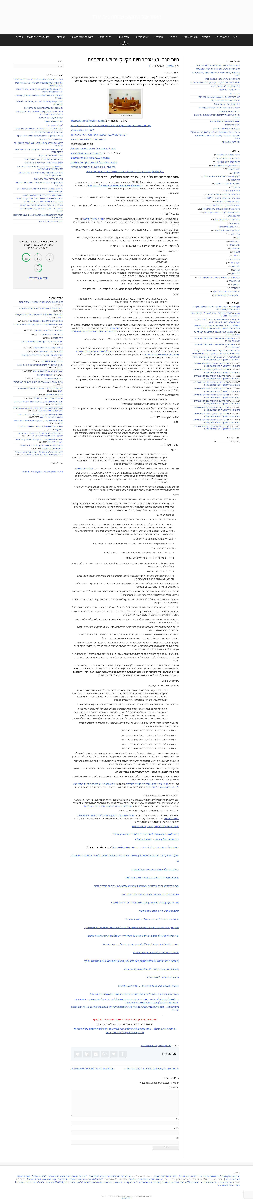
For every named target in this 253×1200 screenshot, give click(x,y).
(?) (173, 855)
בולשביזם (97, 855)
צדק (159, 354)
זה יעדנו (102, 139)
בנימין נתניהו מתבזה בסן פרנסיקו (51, 221)
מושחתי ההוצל (144, 839)
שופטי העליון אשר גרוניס (168, 994)
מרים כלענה (173, 834)
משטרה (237, 270)
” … (140, 986)
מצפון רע (88, 855)
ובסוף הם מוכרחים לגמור (105, 886)
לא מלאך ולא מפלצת (160, 936)
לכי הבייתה (163, 911)
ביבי (160, 784)
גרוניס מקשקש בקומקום (153, 903)
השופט (169, 855)
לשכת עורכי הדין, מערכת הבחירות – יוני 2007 (223, 198)
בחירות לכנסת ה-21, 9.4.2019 (228, 155)
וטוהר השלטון (150, 354)
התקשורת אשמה (234, 216)
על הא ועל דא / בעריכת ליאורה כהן (227, 292)
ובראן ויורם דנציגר (140, 847)
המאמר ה (175, 826)
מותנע (148, 944)
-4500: (167, 826)
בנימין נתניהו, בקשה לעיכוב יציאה (51, 118)
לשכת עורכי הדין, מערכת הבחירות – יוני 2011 (223, 194)
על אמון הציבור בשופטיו (142, 826)
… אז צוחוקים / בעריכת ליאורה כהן (227, 295)
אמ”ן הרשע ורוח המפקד (231, 142)
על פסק (140, 944)
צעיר (118, 125)
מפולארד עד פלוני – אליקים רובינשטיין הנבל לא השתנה (155, 869)
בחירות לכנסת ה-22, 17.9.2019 (228, 158)
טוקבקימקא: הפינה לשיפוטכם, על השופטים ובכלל (222, 176)
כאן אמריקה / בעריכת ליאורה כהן (228, 230)
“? (145, 944)
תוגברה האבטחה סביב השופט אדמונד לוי (160, 986)
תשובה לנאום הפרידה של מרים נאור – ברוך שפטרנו (136, 834)
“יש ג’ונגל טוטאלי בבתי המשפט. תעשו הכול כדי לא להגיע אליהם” (59, 1176)
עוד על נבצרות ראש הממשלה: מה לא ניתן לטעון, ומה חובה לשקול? (215, 132)
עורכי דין (237, 187)
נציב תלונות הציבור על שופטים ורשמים (96, 351)
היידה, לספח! (235, 93)
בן (150, 125)
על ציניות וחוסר (97, 961)
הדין (105, 1029)
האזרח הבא (78, 784)
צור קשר (19, 37)
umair (237, 313)
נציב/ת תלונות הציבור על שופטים (227, 184)
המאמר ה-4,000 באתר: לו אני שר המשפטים (180, 1182)
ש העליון (75, 331)
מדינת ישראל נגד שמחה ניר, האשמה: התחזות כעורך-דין (219, 277)
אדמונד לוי (174, 969)
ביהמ (176, 999)
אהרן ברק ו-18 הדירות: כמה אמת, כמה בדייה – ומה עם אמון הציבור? (38, 79)
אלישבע (135, 1029)
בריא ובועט (110, 125)
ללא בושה (168, 818)
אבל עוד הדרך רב (96, 125)
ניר (142, 1032)
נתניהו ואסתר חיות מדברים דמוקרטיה (141, 784)
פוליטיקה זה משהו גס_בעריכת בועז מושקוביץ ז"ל (222, 212)
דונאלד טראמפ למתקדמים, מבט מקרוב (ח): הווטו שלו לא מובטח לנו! (215, 83)
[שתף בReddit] (78, 1054)
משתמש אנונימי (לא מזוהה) (230, 351)
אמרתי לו (123, 986)
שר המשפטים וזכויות (92, 784)
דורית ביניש (174, 911)
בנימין (165, 784)
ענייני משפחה (235, 245)
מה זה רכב (174, 944)
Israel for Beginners (227, 227)
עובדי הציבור (235, 234)
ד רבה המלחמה (78, 125)
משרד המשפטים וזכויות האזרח (84, 139)
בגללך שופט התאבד (148, 911)
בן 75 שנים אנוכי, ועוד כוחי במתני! (41, 1179)
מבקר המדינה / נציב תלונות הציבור (227, 220)
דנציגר (110, 999)
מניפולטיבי (121, 944)
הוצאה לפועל (235, 241)
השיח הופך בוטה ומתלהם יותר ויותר (103, 185)
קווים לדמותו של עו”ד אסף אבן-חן (51, 156)
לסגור (126, 1029)
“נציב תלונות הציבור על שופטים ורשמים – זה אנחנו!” (80, 1179)
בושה (126, 969)
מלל (104, 944)
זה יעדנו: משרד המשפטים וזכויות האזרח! (146, 1179)
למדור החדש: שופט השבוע (165, 1176)
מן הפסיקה (236, 284)
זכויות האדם (96, 815)
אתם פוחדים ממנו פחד (122, 806)
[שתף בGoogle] (104, 1054)
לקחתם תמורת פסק (151, 1002)
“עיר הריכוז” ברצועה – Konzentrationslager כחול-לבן (219, 97)
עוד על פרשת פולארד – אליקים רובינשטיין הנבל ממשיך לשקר (152, 878)
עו (87, 125)
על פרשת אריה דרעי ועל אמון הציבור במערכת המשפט (111, 936)
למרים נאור (159, 826)
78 (147, 125)
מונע (167, 944)
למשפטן (237, 252)
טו (115, 999)
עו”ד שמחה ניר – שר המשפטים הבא (216, 1182)
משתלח (95, 219)
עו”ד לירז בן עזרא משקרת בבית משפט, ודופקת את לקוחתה (41, 205)
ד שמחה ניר (108, 784)
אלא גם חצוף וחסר (138, 969)
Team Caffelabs (233, 326)
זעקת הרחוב (235, 263)
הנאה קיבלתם (167, 1002)
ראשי (235, 37)
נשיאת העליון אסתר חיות (131, 185)
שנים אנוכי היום (139, 125)
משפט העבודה (234, 281)
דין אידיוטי (131, 944)
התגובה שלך (173, 1087)
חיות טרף (131, 815)
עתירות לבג (117, 903)
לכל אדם (237, 256)
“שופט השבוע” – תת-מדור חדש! (51, 139)
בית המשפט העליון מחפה (167, 839)
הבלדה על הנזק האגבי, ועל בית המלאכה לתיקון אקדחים (219, 108)
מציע (177, 787)
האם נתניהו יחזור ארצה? (54, 121)
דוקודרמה (206, 37)
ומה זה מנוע (157, 944)
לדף (100, 1029)
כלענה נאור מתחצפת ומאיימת (146, 952)
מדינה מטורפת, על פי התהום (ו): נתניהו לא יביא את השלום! (218, 69)
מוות (109, 806)
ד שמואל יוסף (144, 855)
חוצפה (105, 855)
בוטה (101, 219)
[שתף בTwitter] (113, 1054)
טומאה (134, 855)
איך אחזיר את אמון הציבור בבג (161, 787)
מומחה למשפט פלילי (158, 977)
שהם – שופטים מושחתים (89, 999)
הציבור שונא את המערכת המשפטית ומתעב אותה (110, 1176)
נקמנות (112, 855)
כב (167, 903)
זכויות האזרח (235, 248)
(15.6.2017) (126, 125)
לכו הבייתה (118, 847)
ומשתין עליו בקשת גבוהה (133, 894)
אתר (177, 1138)
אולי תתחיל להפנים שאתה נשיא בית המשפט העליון (108, 927)
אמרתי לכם (133, 986)
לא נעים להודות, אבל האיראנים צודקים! (225, 100)
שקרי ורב (112, 944)
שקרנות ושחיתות (124, 999)
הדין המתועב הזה (134, 1002)
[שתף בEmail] (95, 1054)
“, (90, 815)
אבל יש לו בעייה (143, 936)
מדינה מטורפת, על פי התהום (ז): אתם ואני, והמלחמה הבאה (218, 65)
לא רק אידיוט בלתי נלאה (158, 969)
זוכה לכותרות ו (136, 903)
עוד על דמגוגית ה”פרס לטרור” (229, 90)
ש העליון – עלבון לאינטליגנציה (161, 999)
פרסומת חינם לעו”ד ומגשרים (38, 37)
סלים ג (151, 847)
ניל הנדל (153, 994)
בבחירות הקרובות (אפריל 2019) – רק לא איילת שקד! (44, 159)
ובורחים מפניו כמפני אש (95, 806)
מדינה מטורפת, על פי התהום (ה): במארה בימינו (222, 79)
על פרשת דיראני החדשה (168, 961)
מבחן (163, 1029)
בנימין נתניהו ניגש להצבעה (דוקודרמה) (225, 86)
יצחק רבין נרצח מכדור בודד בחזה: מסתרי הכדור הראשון (43, 195)
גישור (238, 238)
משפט (165, 354)
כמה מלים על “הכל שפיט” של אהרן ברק (48, 179)
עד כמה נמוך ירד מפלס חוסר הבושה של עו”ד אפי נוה (43, 108)
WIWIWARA (235, 357)
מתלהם (86, 219)
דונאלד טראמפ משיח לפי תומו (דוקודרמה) (225, 121)
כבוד (177, 855)
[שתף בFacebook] (122, 1054)
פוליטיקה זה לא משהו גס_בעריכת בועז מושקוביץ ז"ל (221, 209)
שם (177, 1118)
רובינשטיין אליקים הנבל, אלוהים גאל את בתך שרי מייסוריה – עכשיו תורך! (209, 1176)
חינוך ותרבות (235, 288)
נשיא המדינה (235, 223)
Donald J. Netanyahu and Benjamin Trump (42, 472)
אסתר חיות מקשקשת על (112, 815)
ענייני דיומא (236, 266)
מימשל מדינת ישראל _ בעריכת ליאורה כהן (225, 205)
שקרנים (127, 847)
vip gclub (236, 319)
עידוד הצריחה (235, 259)
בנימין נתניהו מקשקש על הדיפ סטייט (226, 128)
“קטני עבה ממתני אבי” (55, 125)
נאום (164, 834)
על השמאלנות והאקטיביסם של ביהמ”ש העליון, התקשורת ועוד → (151, 1068)
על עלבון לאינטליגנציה (114, 961)
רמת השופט (235, 180)
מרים (163, 952)
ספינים (119, 855)
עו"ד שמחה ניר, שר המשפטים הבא (227, 166)
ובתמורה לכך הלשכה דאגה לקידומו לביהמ (97, 331)
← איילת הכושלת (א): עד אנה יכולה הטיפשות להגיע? (93, 1068)
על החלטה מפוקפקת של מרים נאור (140, 961)
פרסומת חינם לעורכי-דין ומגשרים (228, 202)
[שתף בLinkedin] (87, 1054)
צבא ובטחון (236, 274)
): (124, 815)
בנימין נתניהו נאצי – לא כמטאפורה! (227, 104)
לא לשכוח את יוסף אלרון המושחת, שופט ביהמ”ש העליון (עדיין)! (40, 136)
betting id (235, 307)
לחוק (171, 354)
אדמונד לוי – (173, 977)
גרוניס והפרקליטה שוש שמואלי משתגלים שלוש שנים (140, 886)
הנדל (103, 999)
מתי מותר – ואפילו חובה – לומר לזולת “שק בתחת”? (91, 1182)
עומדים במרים (172, 952)
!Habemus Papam (232, 125)
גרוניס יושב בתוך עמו (154, 894)
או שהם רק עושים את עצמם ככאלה (106, 994)
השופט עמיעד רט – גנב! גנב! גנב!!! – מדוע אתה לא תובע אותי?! (39, 129)
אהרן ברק (175, 927)
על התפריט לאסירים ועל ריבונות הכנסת (48, 398)
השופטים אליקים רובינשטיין (167, 847)
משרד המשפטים (234, 169)
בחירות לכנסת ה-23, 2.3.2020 (228, 162)
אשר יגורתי (174, 886)
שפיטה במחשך (140, 999)
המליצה (89, 468)
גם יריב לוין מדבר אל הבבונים (229, 111)
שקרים (127, 855)
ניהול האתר (126, 1198)
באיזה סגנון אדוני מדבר (231, 191)
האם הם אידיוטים (130, 994)
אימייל (176, 1128)
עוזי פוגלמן (143, 994)
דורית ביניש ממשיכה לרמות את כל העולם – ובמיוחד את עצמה (152, 919)
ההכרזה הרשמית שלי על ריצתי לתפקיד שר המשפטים (137, 1182)
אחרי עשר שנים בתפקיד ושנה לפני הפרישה (150, 927)
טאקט (86, 961)
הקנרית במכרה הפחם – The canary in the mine (44, 163)
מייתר (126, 903)
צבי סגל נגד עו (156, 855)
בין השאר (81, 468)
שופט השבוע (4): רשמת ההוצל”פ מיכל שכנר (46, 132)
